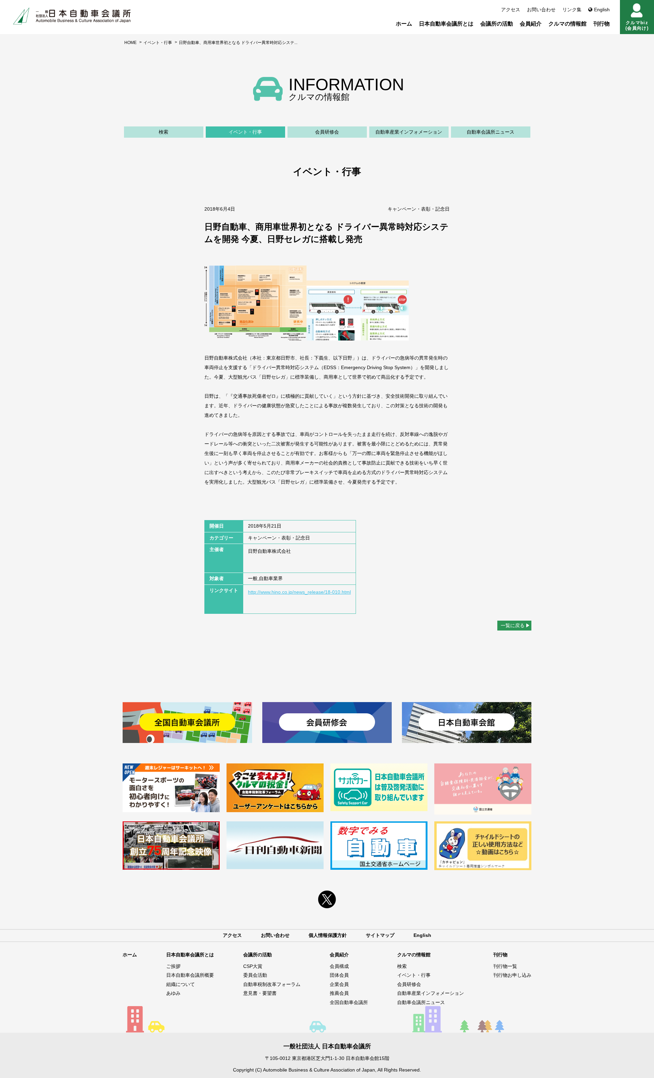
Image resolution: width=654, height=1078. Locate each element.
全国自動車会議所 (349, 1002)
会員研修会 (327, 132)
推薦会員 (339, 993)
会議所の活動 (496, 24)
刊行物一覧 (505, 966)
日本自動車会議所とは (446, 24)
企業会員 (339, 984)
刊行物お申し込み (512, 975)
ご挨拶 (173, 966)
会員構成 (339, 966)
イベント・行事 (157, 42)
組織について (180, 984)
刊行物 (601, 24)
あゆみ (173, 993)
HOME (130, 42)
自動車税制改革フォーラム (271, 984)
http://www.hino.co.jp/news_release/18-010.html (299, 592)
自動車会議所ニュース (490, 132)
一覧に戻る (513, 625)
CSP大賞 (252, 966)
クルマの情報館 (567, 24)
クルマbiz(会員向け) (637, 25)
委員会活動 (255, 975)
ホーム (404, 24)
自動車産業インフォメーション (408, 132)
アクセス (510, 9)
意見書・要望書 (260, 993)
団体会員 (339, 975)
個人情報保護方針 (328, 935)
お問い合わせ (541, 9)
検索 (163, 132)
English (602, 9)
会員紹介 (531, 24)
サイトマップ (380, 935)
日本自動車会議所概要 (190, 975)
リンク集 (571, 9)
